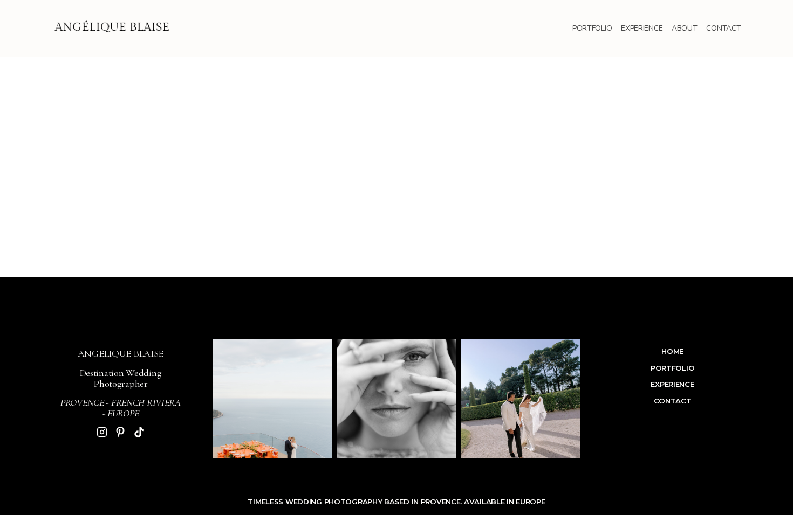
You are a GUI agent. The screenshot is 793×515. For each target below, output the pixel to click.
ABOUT (685, 28)
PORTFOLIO (592, 28)
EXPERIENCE (641, 28)
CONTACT (723, 28)
